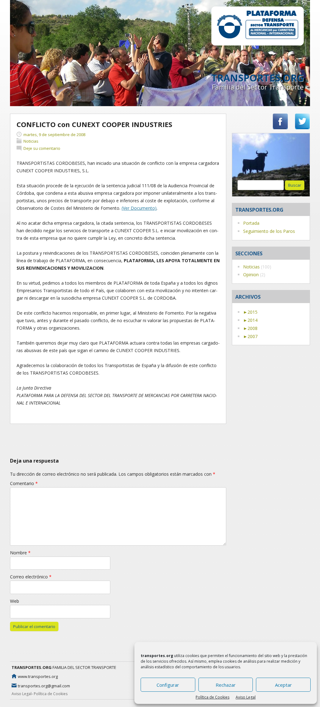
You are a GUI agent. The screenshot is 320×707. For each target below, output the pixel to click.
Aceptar (283, 685)
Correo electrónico (31, 577)
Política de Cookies (212, 697)
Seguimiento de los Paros (269, 231)
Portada (251, 223)
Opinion (251, 274)
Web (14, 601)
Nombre (20, 553)
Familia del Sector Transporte (258, 87)
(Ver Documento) (139, 208)
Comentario (24, 483)
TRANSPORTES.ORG (257, 78)
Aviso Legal (246, 697)
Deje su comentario (41, 148)
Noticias (251, 267)
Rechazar (226, 685)
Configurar (168, 685)
